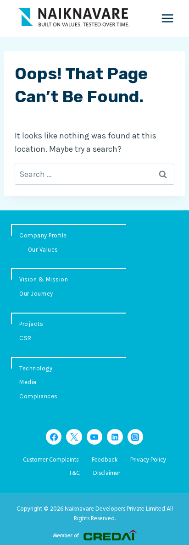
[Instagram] (135, 437)
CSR (25, 338)
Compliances (38, 396)
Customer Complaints (50, 460)
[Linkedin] (114, 437)
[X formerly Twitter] (74, 437)
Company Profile (43, 235)
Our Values (43, 249)
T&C (74, 473)
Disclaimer (106, 473)
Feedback (104, 460)
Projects (31, 323)
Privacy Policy (148, 460)
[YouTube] (94, 437)
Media (28, 382)
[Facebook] (53, 437)
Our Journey (36, 293)
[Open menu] (167, 18)
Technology (35, 368)
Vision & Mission (43, 279)
